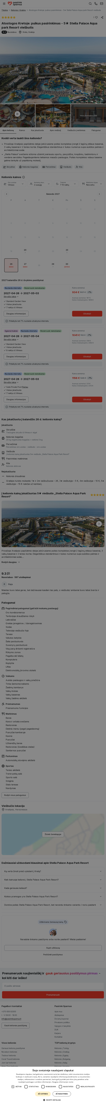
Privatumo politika (81, 1082)
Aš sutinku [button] (43, 1094)
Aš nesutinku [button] (62, 1094)
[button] (53, 1100)
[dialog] (53, 1086)
